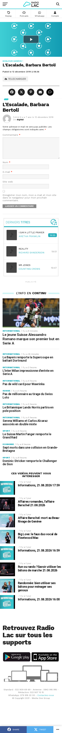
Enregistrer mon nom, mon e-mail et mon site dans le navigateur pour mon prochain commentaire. (29, 198)
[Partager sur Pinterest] (30, 92)
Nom (6, 162)
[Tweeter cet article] (21, 92)
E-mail (7, 172)
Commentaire (11, 135)
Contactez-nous (45, 695)
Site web (8, 181)
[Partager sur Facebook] (12, 92)
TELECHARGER (16, 79)
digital (20, 119)
